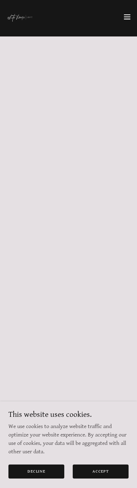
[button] (127, 17)
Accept (100, 471)
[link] (20, 17)
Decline (36, 471)
